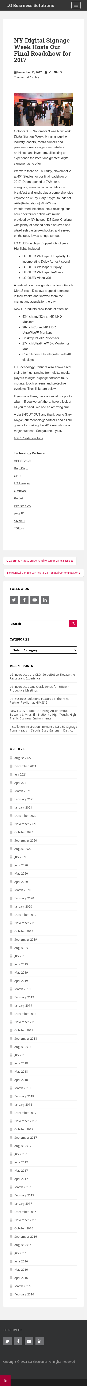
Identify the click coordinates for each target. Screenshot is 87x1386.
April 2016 (21, 1278)
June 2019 (21, 964)
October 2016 (23, 1228)
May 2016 (21, 1270)
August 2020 (22, 849)
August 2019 (22, 948)
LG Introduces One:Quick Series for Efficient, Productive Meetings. (40, 688)
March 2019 (22, 989)
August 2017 (22, 1146)
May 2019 (21, 972)
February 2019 (24, 997)
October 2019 (23, 931)
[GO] (73, 623)
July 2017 (20, 1154)
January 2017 (23, 1203)
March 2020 (22, 890)
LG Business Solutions (30, 5)
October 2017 (23, 1129)
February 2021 (24, 799)
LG (49, 72)
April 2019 (21, 981)
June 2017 (21, 1162)
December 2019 (25, 915)
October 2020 (23, 832)
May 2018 (21, 1071)
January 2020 (23, 906)
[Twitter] (14, 600)
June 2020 (21, 865)
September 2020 (25, 840)
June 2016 (21, 1261)
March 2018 (22, 1088)
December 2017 (25, 1113)
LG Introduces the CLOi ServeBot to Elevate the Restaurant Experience (42, 676)
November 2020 (25, 824)
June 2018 (21, 1063)
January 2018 (23, 1104)
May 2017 (21, 1170)
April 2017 (21, 1179)
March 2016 (22, 1286)
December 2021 (25, 766)
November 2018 (25, 1022)
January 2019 (23, 1005)
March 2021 (22, 791)
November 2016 (25, 1220)
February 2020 (24, 898)
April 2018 (21, 1080)
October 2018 (23, 1030)
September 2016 (25, 1236)
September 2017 (25, 1137)
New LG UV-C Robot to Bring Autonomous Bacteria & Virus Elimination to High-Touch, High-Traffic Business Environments (43, 714)
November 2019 (25, 923)
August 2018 (22, 1047)
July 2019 (20, 956)
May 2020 (21, 873)
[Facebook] (24, 600)
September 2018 (25, 1038)
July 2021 (20, 774)
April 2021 (21, 783)
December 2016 (25, 1212)
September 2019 (25, 939)
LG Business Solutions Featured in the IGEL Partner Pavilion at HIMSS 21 (39, 700)
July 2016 (20, 1253)
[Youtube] (34, 600)
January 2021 (23, 807)
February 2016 (24, 1294)
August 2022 (22, 758)
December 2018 (25, 1014)
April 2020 (21, 882)
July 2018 (20, 1055)
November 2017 (25, 1121)
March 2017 (22, 1187)
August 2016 (22, 1245)
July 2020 (20, 857)
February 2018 (24, 1096)
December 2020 (25, 816)
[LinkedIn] (45, 600)
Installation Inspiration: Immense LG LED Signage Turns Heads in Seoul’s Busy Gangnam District (43, 728)
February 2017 (24, 1195)
